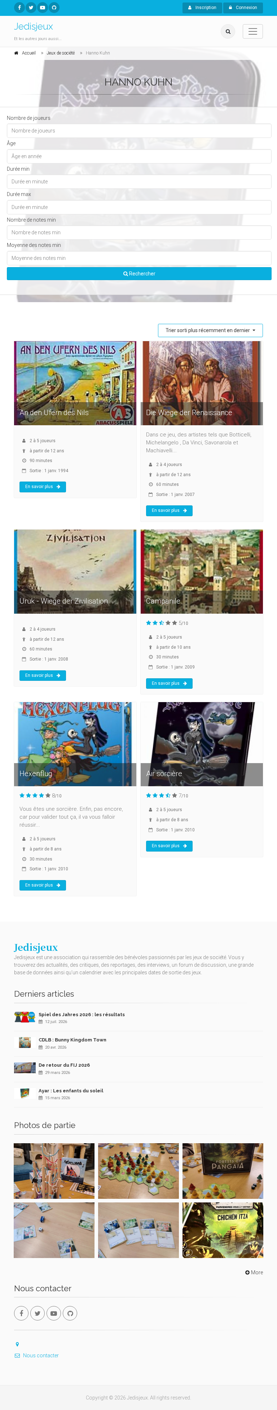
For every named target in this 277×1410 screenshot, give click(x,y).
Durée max (19, 194)
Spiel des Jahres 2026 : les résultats (82, 1014)
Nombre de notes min (31, 220)
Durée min (18, 169)
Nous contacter (41, 1355)
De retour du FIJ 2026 (64, 1065)
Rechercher (141, 274)
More (257, 1272)
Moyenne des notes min (34, 245)
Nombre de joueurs (28, 118)
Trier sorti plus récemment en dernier (208, 330)
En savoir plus (39, 486)
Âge (11, 143)
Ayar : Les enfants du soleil (71, 1090)
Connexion (246, 7)
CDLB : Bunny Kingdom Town (72, 1040)
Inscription (205, 7)
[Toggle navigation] (253, 31)
